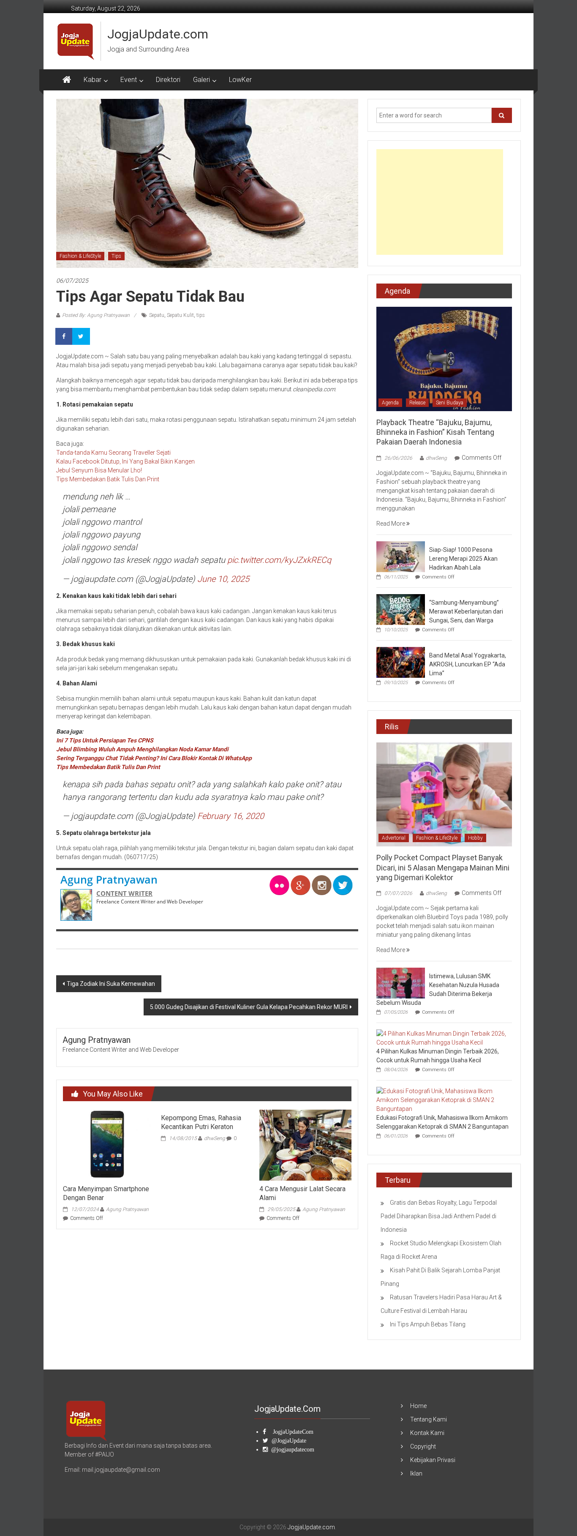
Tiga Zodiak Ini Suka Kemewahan (111, 983)
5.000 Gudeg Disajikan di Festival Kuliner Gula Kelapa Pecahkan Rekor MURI (249, 1007)
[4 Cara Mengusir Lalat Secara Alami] (305, 1144)
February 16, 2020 (230, 816)
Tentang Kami (428, 1419)
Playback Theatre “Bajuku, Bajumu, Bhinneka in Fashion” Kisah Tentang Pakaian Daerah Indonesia (435, 432)
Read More (391, 523)
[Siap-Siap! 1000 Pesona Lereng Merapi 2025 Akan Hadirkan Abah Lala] (400, 556)
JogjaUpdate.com (157, 34)
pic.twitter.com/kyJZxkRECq (279, 560)
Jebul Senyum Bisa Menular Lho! (99, 470)
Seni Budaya (449, 403)
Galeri (201, 80)
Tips (116, 256)
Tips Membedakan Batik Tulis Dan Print (107, 479)
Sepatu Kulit (180, 315)
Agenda (390, 403)
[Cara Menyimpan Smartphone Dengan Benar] (109, 1144)
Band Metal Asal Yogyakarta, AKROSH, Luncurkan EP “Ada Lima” (467, 664)
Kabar (92, 80)
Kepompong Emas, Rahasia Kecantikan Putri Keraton (201, 1122)
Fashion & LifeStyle (80, 256)
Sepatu (156, 315)
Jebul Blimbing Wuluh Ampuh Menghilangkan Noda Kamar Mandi (142, 749)
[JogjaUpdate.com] (66, 79)
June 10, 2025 (223, 579)
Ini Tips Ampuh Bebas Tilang (427, 1324)
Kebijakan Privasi (432, 1460)
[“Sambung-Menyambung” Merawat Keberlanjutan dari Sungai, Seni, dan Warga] (400, 609)
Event (128, 80)
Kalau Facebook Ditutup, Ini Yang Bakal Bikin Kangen (125, 461)
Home (418, 1405)
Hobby (475, 838)
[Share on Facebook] (64, 336)
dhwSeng (214, 1138)
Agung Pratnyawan (109, 879)
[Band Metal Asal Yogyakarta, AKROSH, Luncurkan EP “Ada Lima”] (400, 661)
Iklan (416, 1473)
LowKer (240, 80)
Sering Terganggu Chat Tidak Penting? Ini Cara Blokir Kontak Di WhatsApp (154, 758)
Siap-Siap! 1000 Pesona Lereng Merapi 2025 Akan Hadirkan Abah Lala (463, 558)
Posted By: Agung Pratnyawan (96, 315)
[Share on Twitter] (81, 336)
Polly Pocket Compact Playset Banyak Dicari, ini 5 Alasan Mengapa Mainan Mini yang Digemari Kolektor (442, 867)
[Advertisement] (439, 202)
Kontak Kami (427, 1433)
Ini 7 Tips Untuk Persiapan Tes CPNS (104, 740)
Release (417, 403)
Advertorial (394, 838)
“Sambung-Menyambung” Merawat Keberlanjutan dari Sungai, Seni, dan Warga (466, 611)
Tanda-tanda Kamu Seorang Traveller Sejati (113, 452)
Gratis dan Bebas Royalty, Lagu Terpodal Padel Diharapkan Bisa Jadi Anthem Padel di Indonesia (439, 1216)
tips (200, 315)
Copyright (423, 1446)
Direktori (168, 80)
